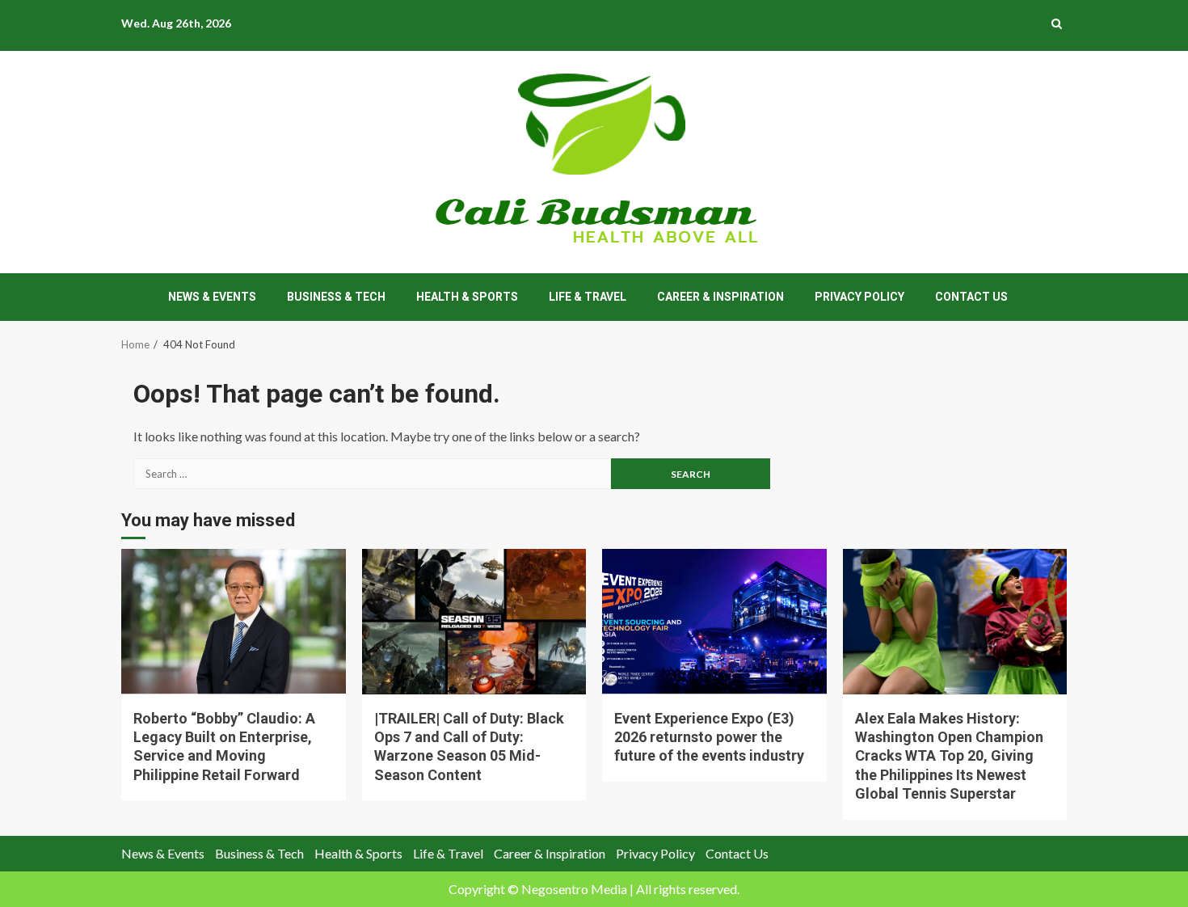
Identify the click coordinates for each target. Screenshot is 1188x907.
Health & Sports (467, 296)
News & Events (212, 296)
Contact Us (971, 296)
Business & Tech (336, 296)
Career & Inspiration (720, 296)
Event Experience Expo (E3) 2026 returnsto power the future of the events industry (714, 621)
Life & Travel (587, 296)
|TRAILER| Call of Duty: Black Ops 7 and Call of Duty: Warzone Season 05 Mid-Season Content (474, 621)
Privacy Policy (859, 296)
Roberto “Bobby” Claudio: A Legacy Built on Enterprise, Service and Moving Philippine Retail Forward (233, 621)
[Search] (1057, 23)
